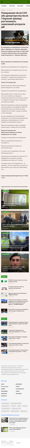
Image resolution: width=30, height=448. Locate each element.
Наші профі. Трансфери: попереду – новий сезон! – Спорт (18, 337)
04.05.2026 (5, 207)
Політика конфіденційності (7, 443)
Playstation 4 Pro (16, 408)
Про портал (3, 441)
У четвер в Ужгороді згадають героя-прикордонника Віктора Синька (13, 268)
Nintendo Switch (6, 408)
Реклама (11, 441)
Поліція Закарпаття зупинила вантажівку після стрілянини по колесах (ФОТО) (14, 247)
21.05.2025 (11, 290)
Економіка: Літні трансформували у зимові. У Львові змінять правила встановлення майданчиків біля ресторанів (18, 420)
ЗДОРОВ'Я (4, 393)
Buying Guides (5, 406)
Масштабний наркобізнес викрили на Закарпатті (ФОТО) (13, 225)
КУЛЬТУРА (4, 396)
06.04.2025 (11, 327)
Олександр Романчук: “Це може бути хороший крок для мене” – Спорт (18, 350)
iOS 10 (19, 406)
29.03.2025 (11, 306)
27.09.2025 (11, 283)
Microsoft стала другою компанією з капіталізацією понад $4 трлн (18, 310)
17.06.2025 (11, 340)
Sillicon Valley (5, 411)
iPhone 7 (25, 406)
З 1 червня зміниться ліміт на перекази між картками (16, 287)
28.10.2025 (11, 296)
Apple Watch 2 (5, 403)
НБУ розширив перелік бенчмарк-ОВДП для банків (17, 294)
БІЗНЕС (3, 389)
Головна (3, 10)
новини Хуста (24, 411)
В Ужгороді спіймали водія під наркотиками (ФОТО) (11, 204)
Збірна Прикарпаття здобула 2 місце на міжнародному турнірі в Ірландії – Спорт (18, 323)
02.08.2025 (11, 312)
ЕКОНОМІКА (4, 391)
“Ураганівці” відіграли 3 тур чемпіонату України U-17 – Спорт (17, 331)
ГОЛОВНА (4, 6)
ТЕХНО (17, 391)
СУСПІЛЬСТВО (9, 10)
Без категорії (4, 386)
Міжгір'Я (15, 2)
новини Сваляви (15, 411)
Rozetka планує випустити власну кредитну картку (17, 280)
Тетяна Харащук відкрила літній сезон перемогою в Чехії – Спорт (18, 344)
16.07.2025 (11, 353)
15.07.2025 (11, 346)
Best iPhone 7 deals (16, 403)
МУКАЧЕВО (20, 6)
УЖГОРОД (12, 6)
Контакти (18, 443)
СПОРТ (18, 386)
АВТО (2, 384)
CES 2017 (13, 406)
